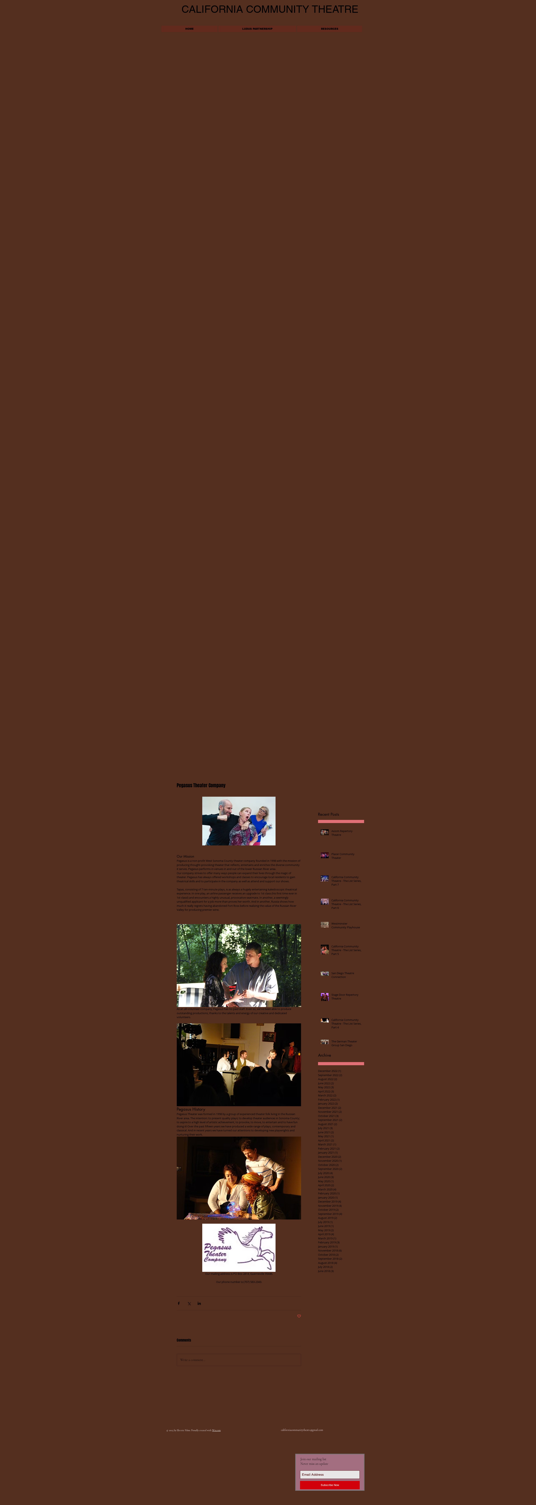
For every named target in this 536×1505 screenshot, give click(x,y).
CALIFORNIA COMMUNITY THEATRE (270, 9)
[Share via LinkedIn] (199, 1303)
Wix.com (216, 1430)
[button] (329, 29)
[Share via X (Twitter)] (189, 1303)
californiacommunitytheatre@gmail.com (302, 1430)
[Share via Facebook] (179, 1303)
